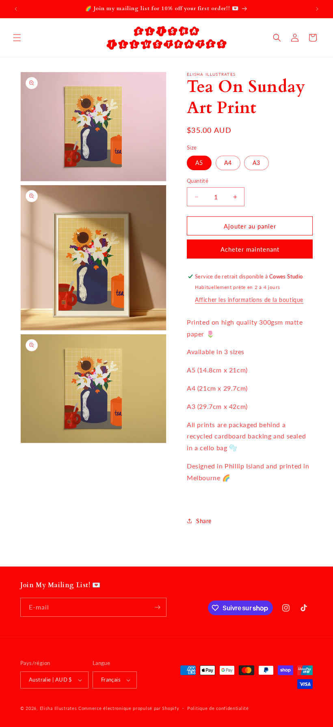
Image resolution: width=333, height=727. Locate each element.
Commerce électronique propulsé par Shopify (128, 708)
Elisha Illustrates (58, 708)
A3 (256, 162)
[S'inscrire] (157, 607)
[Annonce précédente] (16, 9)
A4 (228, 162)
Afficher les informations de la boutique (249, 299)
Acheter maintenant (250, 249)
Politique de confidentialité (218, 708)
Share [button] (204, 520)
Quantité (197, 180)
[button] (17, 38)
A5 (199, 162)
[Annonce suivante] (317, 9)
